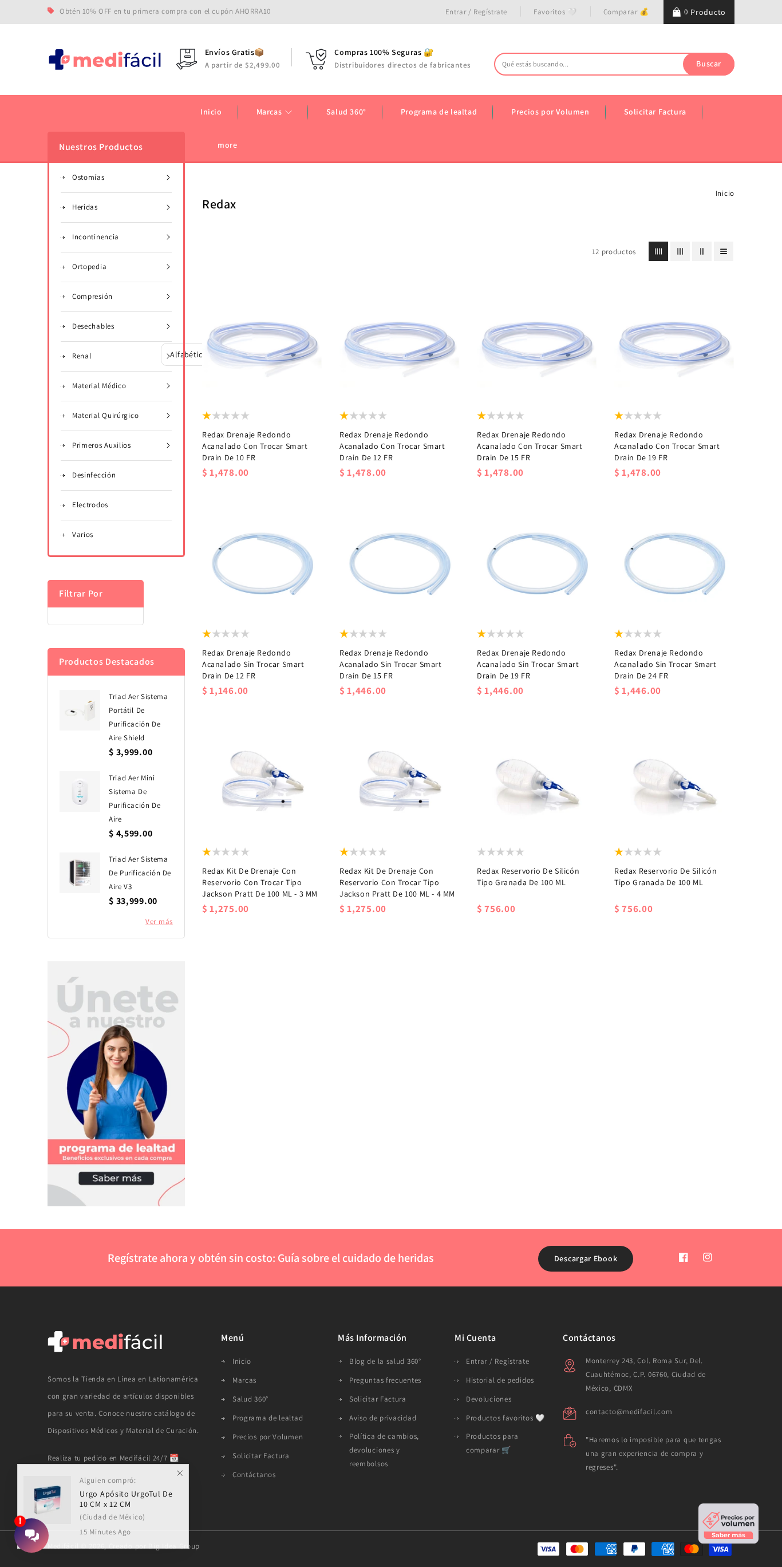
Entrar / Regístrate (476, 12)
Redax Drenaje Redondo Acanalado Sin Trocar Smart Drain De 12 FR (253, 664)
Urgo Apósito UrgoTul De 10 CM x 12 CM (126, 1500)
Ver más (159, 921)
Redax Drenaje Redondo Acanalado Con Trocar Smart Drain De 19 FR (667, 446)
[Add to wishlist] (229, 384)
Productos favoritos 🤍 (505, 1418)
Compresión (92, 296)
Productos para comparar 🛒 (492, 1443)
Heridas (85, 207)
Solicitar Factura (261, 1456)
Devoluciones (488, 1399)
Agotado (296, 384)
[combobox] (614, 64)
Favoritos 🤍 (555, 12)
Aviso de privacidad (382, 1418)
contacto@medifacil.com (629, 1411)
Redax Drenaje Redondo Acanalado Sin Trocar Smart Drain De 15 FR (390, 664)
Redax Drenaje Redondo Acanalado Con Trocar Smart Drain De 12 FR (392, 446)
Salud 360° (250, 1399)
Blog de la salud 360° (385, 1361)
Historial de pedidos (500, 1380)
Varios (82, 534)
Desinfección (94, 475)
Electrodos (90, 505)
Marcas (270, 111)
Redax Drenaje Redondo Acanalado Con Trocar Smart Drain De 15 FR (530, 446)
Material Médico (99, 385)
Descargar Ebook (586, 1258)
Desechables (93, 326)
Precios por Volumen (267, 1437)
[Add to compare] (251, 384)
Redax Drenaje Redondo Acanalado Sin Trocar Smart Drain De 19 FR (528, 664)
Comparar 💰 (626, 12)
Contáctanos (254, 1474)
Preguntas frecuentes (385, 1380)
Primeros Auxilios (101, 445)
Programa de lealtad (267, 1418)
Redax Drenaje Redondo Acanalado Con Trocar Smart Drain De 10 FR (255, 446)
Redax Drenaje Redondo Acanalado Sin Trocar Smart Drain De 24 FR (665, 664)
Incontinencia (95, 237)
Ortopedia (89, 266)
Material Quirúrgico (105, 415)
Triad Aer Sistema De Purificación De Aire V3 (140, 872)
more (227, 145)
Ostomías (88, 177)
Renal (82, 356)
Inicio (725, 193)
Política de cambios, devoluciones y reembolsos (384, 1450)
